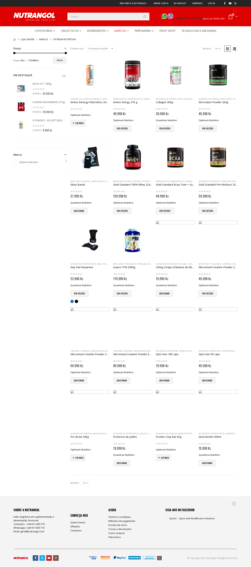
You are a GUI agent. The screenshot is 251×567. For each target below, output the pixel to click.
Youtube (49, 558)
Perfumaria (143, 31)
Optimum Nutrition (80, 115)
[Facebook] (224, 3)
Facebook (35, 558)
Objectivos (70, 31)
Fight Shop (167, 31)
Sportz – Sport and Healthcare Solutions (192, 518)
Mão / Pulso (103, 264)
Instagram (56, 558)
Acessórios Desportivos (83, 264)
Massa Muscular (121, 181)
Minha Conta (161, 3)
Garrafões (230, 433)
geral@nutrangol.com (32, 531)
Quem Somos (77, 522)
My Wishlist (180, 3)
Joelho (143, 433)
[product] (90, 75)
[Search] (145, 16)
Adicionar (79, 210)
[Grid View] (227, 49)
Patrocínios (114, 537)
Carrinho (197, 3)
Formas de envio (117, 525)
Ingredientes (96, 31)
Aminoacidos (120, 99)
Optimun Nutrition (28, 162)
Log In (211, 3)
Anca (72, 181)
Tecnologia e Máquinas (198, 31)
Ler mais (79, 123)
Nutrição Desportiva (142, 181)
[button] (62, 76)
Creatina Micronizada (101, 351)
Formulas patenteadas (232, 181)
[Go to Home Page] (14, 39)
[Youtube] (230, 3)
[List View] (234, 49)
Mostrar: (207, 48)
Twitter (42, 558)
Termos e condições (119, 517)
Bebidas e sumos (101, 99)
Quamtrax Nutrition (166, 120)
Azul (72, 301)
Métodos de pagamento (121, 521)
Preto (76, 301)
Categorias (43, 31)
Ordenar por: (77, 48)
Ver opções (122, 128)
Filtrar (60, 60)
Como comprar (116, 533)
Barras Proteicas (187, 433)
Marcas (120, 31)
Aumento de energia (81, 99)
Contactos (76, 530)
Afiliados (75, 526)
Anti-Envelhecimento (166, 99)
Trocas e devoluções (120, 529)
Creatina (226, 264)
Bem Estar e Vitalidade (232, 99)
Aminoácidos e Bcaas (138, 99)
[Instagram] (235, 3)
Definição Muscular (147, 264)
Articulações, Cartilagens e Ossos (94, 181)
